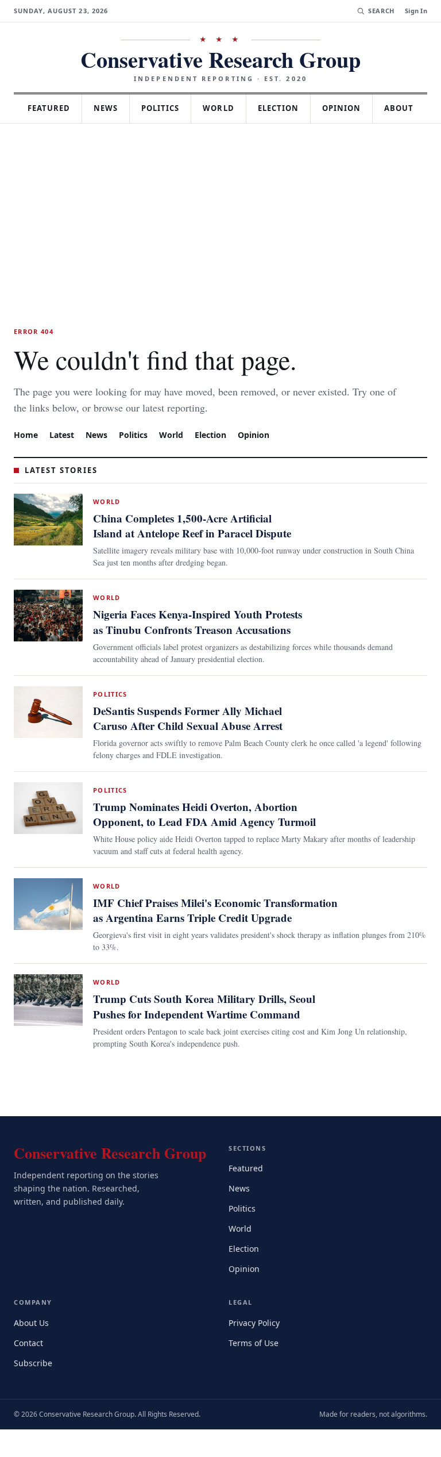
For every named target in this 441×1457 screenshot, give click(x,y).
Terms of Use (255, 1370)
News (130, 108)
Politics (188, 108)
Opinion (377, 108)
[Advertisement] (220, 237)
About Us (32, 1350)
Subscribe (34, 1390)
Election (311, 108)
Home (26, 462)
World (249, 108)
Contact (30, 1370)
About (220, 136)
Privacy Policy (256, 1350)
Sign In (416, 11)
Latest (63, 462)
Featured (68, 108)
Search (379, 11)
